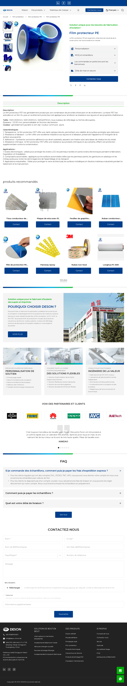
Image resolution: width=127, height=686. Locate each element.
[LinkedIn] (58, 3)
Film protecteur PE (35, 17)
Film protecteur (18, 17)
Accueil (5, 17)
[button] (8, 37)
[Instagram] (69, 3)
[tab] (38, 92)
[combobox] (5, 556)
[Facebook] (63, 3)
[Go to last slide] (8, 25)
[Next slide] (8, 67)
